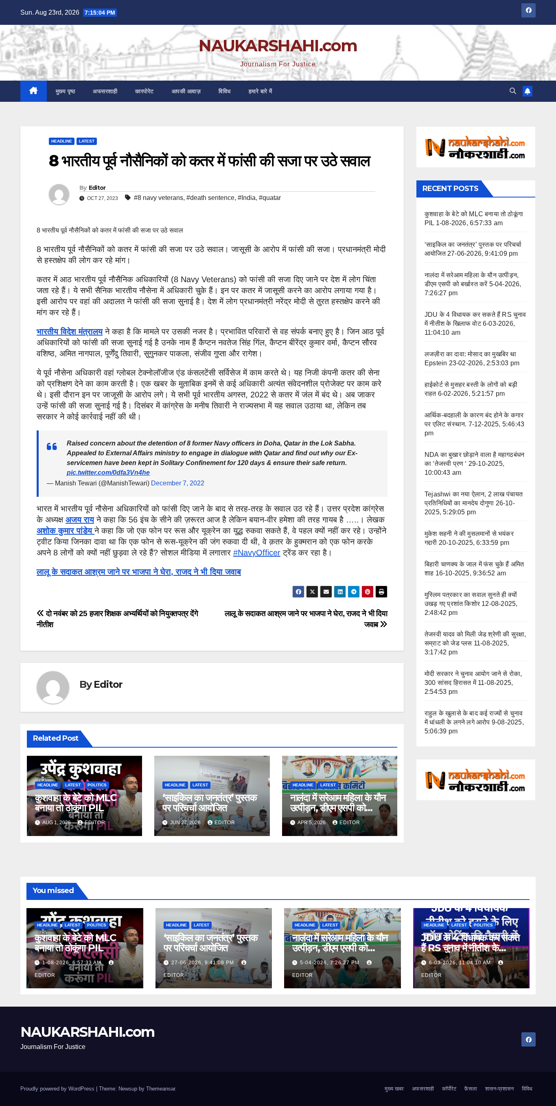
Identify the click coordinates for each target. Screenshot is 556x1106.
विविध (225, 91)
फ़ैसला (470, 1089)
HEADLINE (61, 141)
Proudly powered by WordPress (58, 1089)
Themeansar (160, 1089)
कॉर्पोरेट (449, 1089)
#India (247, 197)
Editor (97, 187)
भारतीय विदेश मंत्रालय (70, 331)
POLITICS (97, 785)
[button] (513, 91)
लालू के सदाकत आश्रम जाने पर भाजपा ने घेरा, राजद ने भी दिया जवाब (139, 571)
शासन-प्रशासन (499, 1089)
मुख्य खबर (394, 1089)
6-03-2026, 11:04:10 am (461, 963)
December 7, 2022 (177, 483)
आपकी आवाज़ (186, 91)
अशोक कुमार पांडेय (65, 530)
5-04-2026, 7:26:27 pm (330, 963)
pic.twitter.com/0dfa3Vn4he (108, 472)
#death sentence (210, 197)
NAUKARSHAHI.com (278, 45)
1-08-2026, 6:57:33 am (72, 963)
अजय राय (80, 519)
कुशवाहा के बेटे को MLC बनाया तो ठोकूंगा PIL (75, 803)
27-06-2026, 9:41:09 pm (203, 963)
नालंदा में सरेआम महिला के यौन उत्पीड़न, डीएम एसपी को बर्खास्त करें (338, 808)
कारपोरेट (144, 91)
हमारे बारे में (260, 91)
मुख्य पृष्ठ (65, 91)
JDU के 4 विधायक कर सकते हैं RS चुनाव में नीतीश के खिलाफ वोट (470, 948)
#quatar (270, 197)
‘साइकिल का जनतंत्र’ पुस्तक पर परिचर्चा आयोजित (209, 803)
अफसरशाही (105, 91)
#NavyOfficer (256, 552)
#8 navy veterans (158, 197)
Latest (86, 141)
